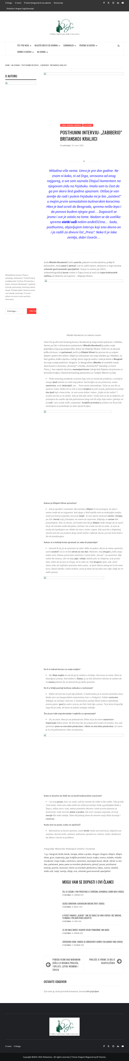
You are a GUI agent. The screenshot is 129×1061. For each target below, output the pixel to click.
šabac (100, 867)
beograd (53, 854)
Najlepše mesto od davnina (46, 45)
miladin (110, 857)
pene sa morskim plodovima (78, 864)
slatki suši (48, 871)
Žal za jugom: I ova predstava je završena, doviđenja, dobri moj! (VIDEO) (93, 891)
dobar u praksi (84, 854)
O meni (18, 3)
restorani (63, 867)
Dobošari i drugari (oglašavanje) (20, 8)
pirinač (95, 864)
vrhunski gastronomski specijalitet (94, 871)
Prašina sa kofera (87, 45)
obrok (105, 860)
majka (96, 857)
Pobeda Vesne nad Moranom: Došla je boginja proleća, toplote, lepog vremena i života (67, 964)
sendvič (114, 867)
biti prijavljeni (93, 991)
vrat (75, 871)
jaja (67, 857)
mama (103, 857)
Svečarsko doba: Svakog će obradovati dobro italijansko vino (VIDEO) (92, 941)
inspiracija (60, 857)
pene (61, 864)
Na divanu (41, 51)
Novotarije (58, 3)
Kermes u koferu (24, 51)
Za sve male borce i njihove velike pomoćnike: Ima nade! (85, 929)
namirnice (81, 860)
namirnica (71, 860)
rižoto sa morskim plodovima (82, 867)
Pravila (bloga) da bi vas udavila (37, 3)
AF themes (101, 1057)
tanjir (56, 871)
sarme (107, 867)
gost (52, 857)
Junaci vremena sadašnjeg (71, 125)
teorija (63, 871)
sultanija (67, 145)
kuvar (89, 857)
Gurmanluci (68, 45)
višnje (69, 871)
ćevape (74, 854)
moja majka (59, 860)
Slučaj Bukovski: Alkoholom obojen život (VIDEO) (83, 903)
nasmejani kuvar (94, 860)
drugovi (103, 854)
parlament (53, 864)
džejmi (111, 854)
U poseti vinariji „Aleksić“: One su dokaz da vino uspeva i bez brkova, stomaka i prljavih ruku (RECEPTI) (91, 917)
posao (102, 864)
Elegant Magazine (86, 1057)
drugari (95, 854)
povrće (55, 867)
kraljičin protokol (78, 857)
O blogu (8, 3)
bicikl (60, 854)
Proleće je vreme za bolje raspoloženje (102, 961)
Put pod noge (23, 45)
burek (67, 854)
